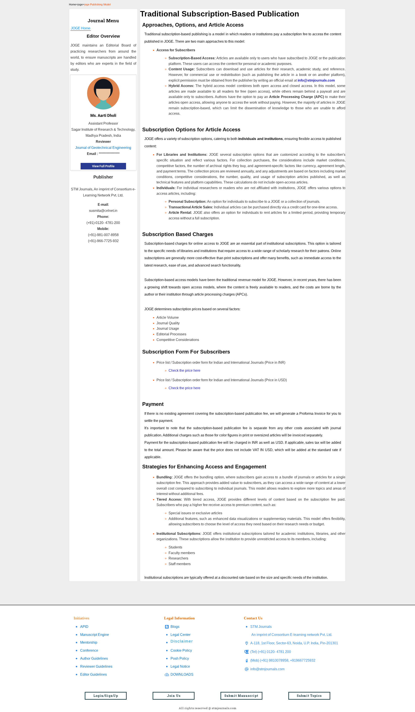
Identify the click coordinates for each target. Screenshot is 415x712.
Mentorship (88, 642)
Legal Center (180, 634)
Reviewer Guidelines (96, 666)
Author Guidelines (94, 658)
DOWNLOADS (182, 674)
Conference (89, 650)
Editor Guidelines (93, 674)
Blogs (175, 626)
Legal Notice (180, 666)
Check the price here (184, 370)
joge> (81, 4)
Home (72, 4)
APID (84, 626)
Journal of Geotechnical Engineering (103, 147)
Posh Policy (180, 658)
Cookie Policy (181, 650)
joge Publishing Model (97, 4)
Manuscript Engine (94, 634)
